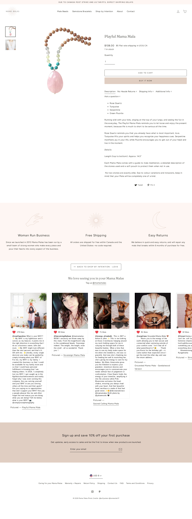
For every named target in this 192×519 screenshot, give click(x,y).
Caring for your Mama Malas (50, 483)
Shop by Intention (104, 11)
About (120, 11)
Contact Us (112, 483)
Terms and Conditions (135, 483)
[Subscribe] (120, 449)
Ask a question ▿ (112, 96)
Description (109, 91)
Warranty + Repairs (73, 483)
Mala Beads (62, 11)
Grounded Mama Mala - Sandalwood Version (152, 367)
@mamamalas (99, 283)
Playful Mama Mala (31, 407)
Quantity (108, 55)
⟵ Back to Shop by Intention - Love (96, 267)
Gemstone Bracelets (82, 11)
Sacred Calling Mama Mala (106, 403)
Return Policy (89, 483)
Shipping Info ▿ (146, 91)
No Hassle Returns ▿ (127, 91)
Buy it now (145, 81)
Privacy (150, 483)
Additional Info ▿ (164, 91)
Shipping (101, 483)
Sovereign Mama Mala (74, 355)
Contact (131, 11)
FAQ (122, 483)
